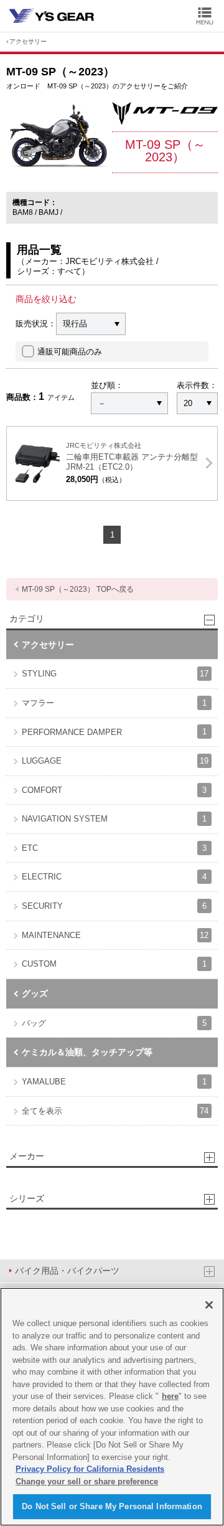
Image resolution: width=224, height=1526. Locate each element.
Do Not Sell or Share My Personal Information (112, 1506)
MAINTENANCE (115, 935)
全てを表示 (115, 1111)
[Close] (209, 1305)
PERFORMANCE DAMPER (114, 731)
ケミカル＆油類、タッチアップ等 (87, 1052)
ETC (114, 848)
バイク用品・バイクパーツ (67, 1271)
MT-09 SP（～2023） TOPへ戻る (78, 589)
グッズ (35, 993)
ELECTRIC (114, 876)
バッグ (114, 1023)
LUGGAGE (115, 760)
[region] (112, 1406)
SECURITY (114, 906)
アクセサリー (28, 41)
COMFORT (114, 790)
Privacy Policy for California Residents (90, 1469)
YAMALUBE (114, 1081)
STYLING (115, 673)
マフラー (114, 703)
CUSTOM (114, 964)
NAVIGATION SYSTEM (114, 818)
